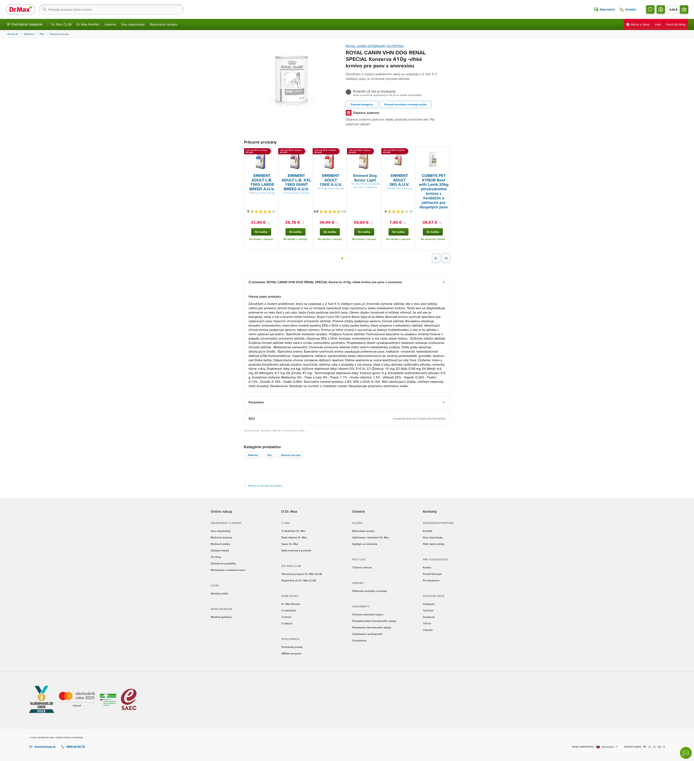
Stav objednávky (133, 24)
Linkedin (428, 629)
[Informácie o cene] (269, 223)
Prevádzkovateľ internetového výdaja (374, 620)
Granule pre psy (291, 454)
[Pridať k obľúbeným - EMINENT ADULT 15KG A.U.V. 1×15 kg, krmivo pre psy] (343, 150)
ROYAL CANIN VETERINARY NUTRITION (375, 46)
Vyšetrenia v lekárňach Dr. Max (370, 537)
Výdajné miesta (220, 550)
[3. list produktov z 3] (352, 258)
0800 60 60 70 (75, 746)
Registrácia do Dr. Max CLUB (298, 580)
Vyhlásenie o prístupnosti (367, 633)
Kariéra (427, 567)
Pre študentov (431, 580)
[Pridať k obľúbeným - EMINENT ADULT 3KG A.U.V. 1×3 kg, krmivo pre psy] (411, 150)
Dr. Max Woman (290, 603)
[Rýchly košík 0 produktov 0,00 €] (684, 9)
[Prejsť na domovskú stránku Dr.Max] (20, 9)
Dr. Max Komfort (87, 24)
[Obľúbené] (650, 9)
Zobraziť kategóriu (361, 104)
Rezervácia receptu (163, 24)
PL (654, 746)
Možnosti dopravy (221, 537)
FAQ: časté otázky (433, 543)
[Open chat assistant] (686, 753)
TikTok (427, 623)
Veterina (253, 454)
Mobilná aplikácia (221, 616)
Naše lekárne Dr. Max (294, 537)
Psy (269, 454)
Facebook (429, 616)
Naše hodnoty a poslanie (296, 550)
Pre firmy (216, 556)
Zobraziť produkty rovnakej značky (405, 104)
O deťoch (286, 623)
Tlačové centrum (362, 567)
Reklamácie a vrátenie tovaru (228, 569)
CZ (649, 746)
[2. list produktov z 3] (347, 258)
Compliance (359, 640)
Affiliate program (291, 653)
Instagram (429, 603)
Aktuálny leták (219, 593)
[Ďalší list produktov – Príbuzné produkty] (446, 258)
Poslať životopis (432, 573)
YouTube (428, 610)
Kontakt (427, 530)
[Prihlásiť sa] (661, 9)
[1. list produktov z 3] (342, 258)
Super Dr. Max (289, 543)
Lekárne (110, 24)
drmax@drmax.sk (44, 746)
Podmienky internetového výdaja (371, 627)
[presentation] (261, 159)
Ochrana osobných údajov (367, 614)
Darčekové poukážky (223, 563)
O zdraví (286, 616)
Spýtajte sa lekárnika (364, 543)
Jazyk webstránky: (583, 746)
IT (664, 746)
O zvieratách (288, 610)
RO (659, 746)
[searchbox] (111, 9)
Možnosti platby (220, 543)
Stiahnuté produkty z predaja (369, 590)
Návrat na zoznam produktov (265, 485)
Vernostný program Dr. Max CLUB (301, 573)
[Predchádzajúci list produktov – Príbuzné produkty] (436, 258)
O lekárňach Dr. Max (293, 530)
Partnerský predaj (292, 646)
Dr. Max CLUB (61, 24)
